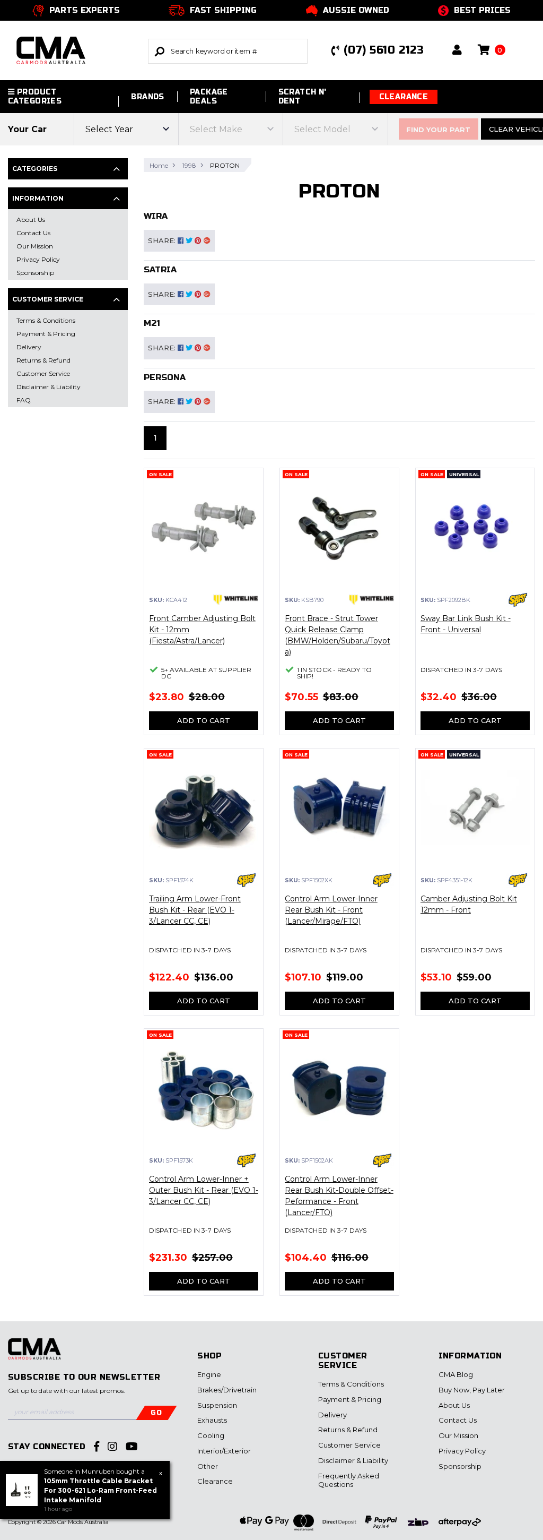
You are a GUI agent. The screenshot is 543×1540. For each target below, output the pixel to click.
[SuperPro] (518, 599)
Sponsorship (460, 1466)
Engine (209, 1374)
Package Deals (209, 97)
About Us (454, 1405)
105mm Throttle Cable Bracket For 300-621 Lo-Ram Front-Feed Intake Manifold (100, 1490)
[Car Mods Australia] (74, 51)
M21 (152, 323)
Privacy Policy (462, 1451)
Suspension (217, 1405)
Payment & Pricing (349, 1399)
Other (207, 1466)
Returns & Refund (348, 1429)
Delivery (332, 1414)
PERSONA (165, 377)
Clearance (403, 96)
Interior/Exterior (224, 1451)
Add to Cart (203, 720)
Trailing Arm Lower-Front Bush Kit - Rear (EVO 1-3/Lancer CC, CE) (195, 910)
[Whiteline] (235, 600)
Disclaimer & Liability (353, 1460)
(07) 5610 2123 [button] (384, 50)
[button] (457, 51)
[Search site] (159, 51)
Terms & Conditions (351, 1384)
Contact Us (458, 1420)
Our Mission (458, 1435)
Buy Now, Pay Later (472, 1390)
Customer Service (349, 1445)
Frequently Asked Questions (348, 1480)
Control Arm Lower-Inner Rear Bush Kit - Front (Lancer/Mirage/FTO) (331, 910)
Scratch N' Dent (302, 97)
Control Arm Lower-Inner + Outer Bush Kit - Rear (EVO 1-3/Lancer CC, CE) (203, 1190)
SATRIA (160, 269)
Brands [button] (147, 96)
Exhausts (212, 1420)
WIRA (156, 216)
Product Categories (35, 97)
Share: (163, 240)
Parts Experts (84, 10)
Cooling (210, 1435)
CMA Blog (456, 1374)
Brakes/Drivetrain (227, 1390)
